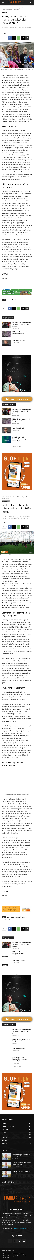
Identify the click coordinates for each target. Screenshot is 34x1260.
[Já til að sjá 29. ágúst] (6, 343)
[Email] (23, 38)
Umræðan (4, 345)
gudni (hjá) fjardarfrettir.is (20, 1228)
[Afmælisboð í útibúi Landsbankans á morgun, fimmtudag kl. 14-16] (6, 439)
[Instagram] (15, 1241)
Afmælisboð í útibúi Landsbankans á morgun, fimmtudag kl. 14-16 (19, 438)
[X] (14, 38)
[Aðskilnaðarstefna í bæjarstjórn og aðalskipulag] (6, 1165)
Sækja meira (16, 446)
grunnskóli (10, 299)
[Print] (27, 38)
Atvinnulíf (4, 336)
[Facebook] (10, 38)
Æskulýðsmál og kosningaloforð (21, 1171)
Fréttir (7, 8)
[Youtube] (24, 1241)
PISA (16, 299)
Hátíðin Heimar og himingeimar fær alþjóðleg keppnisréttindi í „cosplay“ (21, 324)
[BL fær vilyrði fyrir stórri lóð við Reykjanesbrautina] (6, 334)
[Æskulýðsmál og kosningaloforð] (6, 1174)
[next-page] (6, 349)
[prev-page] (3, 349)
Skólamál (12, 8)
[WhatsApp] (18, 38)
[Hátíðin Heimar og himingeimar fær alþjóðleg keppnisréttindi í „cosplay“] (6, 325)
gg (5, 33)
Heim (3, 8)
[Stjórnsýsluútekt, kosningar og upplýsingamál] (6, 1156)
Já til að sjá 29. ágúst (18, 340)
